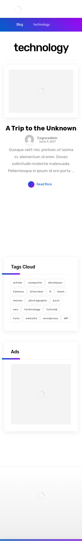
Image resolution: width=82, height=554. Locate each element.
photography (37, 300)
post (56, 300)
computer (35, 282)
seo (15, 309)
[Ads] (41, 394)
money (18, 300)
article (17, 282)
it (50, 291)
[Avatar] (29, 139)
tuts (16, 318)
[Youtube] (44, 515)
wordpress (50, 318)
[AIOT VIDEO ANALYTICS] (17, 9)
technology (32, 309)
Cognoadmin (47, 138)
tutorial (51, 309)
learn (60, 291)
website (31, 318)
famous (18, 291)
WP (66, 318)
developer (55, 282)
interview (36, 291)
